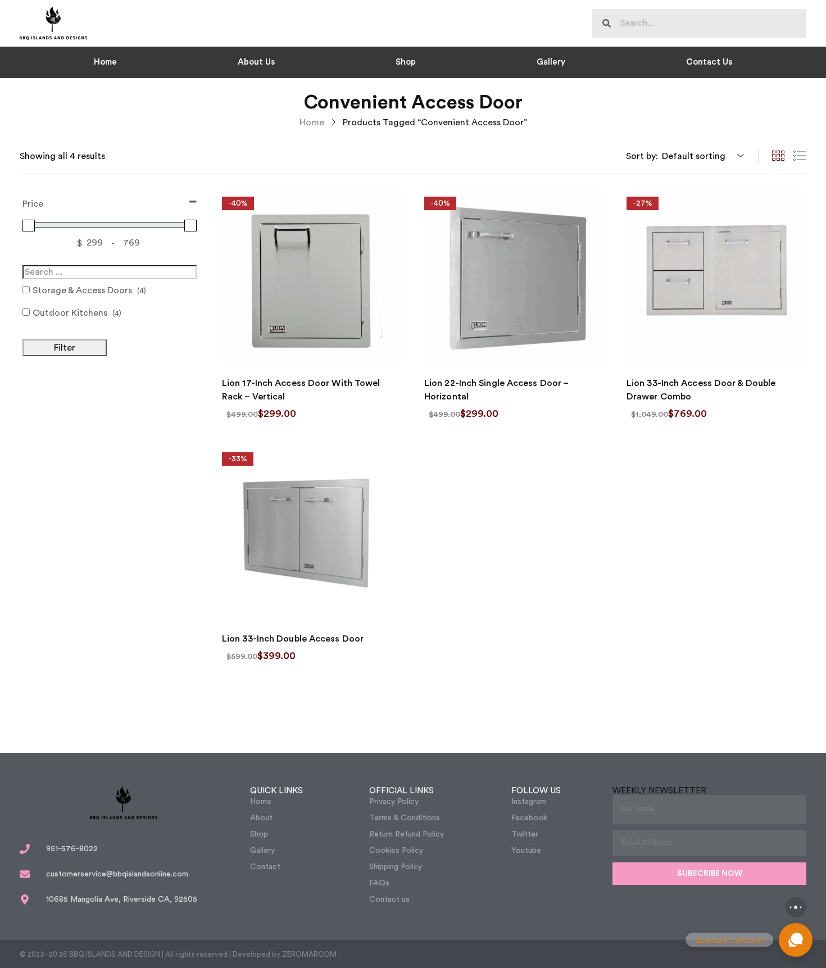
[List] (799, 156)
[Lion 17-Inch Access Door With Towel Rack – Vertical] (312, 277)
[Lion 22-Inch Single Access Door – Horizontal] (514, 277)
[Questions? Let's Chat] (796, 940)
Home (105, 62)
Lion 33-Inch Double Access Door (293, 638)
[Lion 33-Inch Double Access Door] (312, 533)
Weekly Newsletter (659, 791)
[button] (701, 156)
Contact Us (709, 62)
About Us (256, 62)
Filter (64, 347)
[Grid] (778, 156)
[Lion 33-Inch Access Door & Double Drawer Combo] (716, 277)
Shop (406, 62)
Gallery (551, 62)
